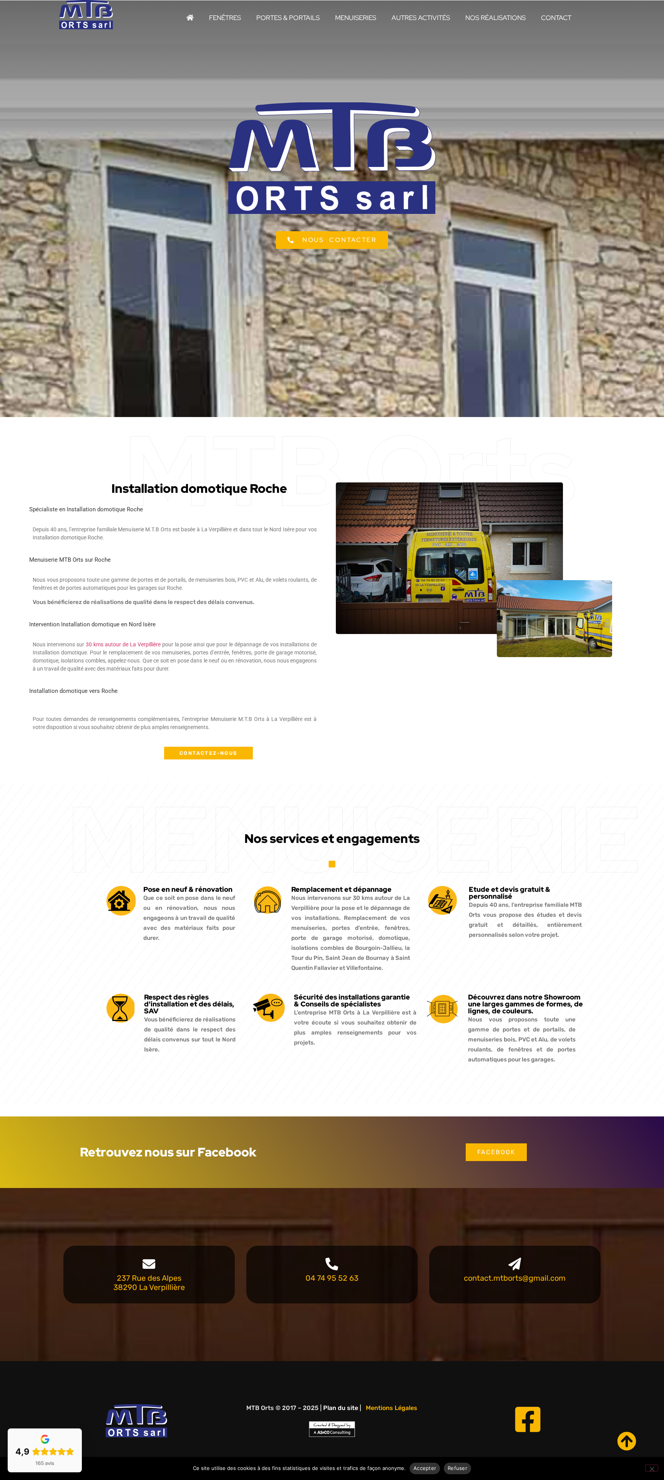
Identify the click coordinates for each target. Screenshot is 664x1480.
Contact (556, 17)
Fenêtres (225, 17)
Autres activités (421, 17)
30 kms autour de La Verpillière (123, 644)
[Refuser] (651, 1468)
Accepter (424, 1468)
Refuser (457, 1468)
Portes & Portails (288, 17)
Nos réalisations (495, 17)
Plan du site (340, 1408)
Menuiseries (355, 17)
